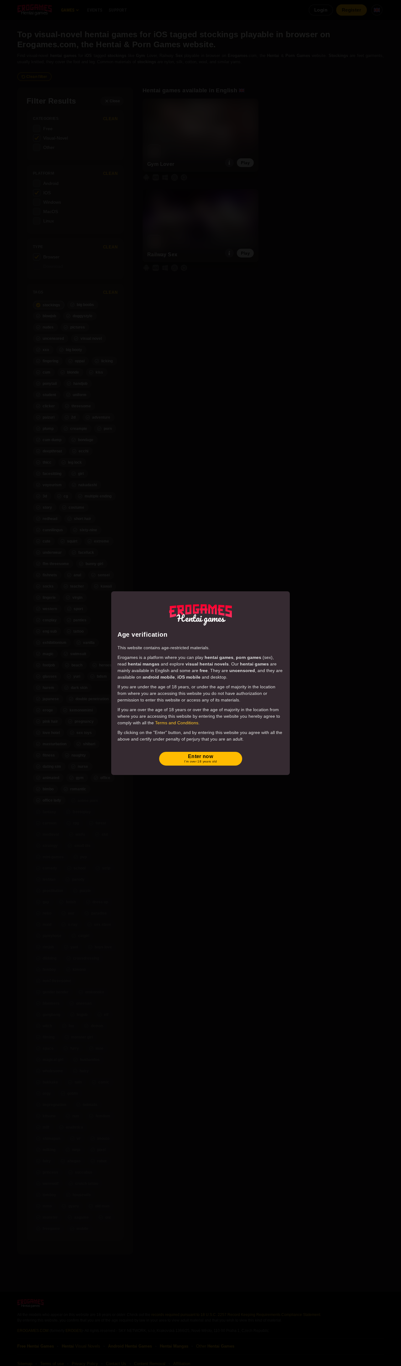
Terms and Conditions (176, 722)
